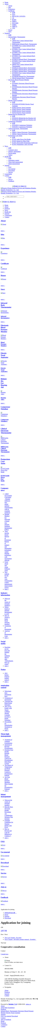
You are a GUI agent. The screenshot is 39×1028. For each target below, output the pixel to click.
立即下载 (4, 930)
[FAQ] (3, 845)
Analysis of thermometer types (8, 633)
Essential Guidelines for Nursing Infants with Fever (9, 824)
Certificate (5, 263)
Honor (3, 275)
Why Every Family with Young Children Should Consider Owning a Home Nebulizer (8, 713)
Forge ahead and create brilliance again (7, 566)
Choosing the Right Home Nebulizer (8, 703)
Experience (5, 248)
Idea (2, 234)
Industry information (5, 594)
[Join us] (3, 890)
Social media (3, 642)
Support (7, 916)
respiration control (5, 686)
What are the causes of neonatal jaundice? (7, 602)
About (3, 221)
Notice (3, 669)
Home (6, 2)
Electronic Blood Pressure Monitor (5, 328)
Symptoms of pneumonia (8, 698)
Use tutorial (5, 852)
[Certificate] (4, 268)
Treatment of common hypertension (8, 741)
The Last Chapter (13, 937)
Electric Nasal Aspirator (4, 355)
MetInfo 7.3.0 (12, 1004)
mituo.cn (28, 1004)
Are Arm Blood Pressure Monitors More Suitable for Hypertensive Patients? (9, 783)
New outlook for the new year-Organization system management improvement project (8, 579)
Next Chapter (20, 939)
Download (5, 863)
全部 (13, 12)
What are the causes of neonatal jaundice (8, 802)
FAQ (3, 841)
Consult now (4, 954)
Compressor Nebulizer (5, 408)
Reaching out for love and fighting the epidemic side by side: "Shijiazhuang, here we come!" (9, 655)
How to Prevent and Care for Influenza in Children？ (8, 832)
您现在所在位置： (11, 913)
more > (3, 231)
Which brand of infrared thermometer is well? (8, 610)
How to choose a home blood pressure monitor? (7, 620)
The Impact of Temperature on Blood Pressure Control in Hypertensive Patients (9, 770)
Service (3, 873)
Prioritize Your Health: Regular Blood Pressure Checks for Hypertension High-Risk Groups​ (9, 756)
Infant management (6, 795)
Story (3, 289)
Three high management (6, 735)
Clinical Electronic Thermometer (6, 431)
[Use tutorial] (5, 855)
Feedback (4, 897)
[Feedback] (4, 901)
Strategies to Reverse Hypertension (9, 746)
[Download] (5, 866)
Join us (3, 887)
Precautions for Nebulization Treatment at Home (8, 725)
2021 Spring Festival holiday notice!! (7, 676)
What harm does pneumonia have (8, 693)
